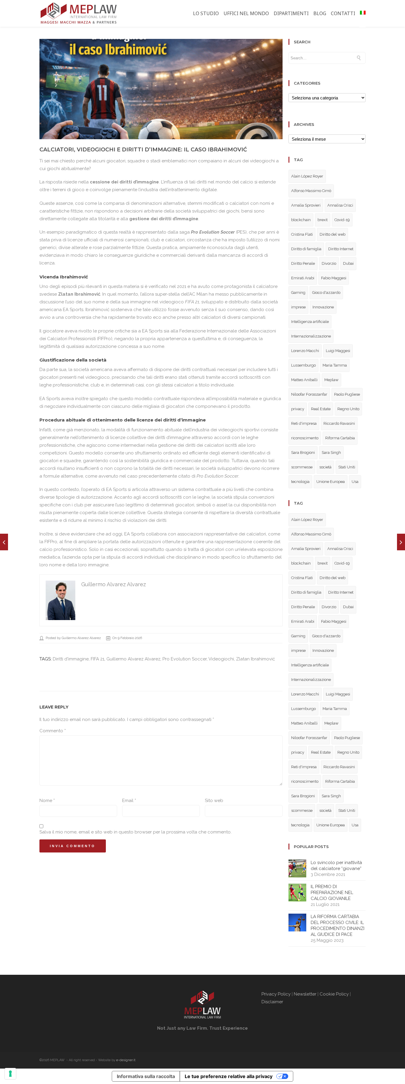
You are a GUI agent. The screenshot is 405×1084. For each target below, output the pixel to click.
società (325, 467)
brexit (323, 220)
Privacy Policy (276, 994)
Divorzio (329, 263)
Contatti (343, 13)
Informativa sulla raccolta (146, 1076)
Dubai (348, 263)
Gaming (298, 292)
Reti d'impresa (304, 423)
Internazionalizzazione (311, 336)
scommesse (301, 467)
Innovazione (323, 307)
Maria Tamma (335, 365)
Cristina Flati (302, 234)
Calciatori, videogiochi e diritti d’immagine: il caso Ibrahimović (143, 149)
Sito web (214, 800)
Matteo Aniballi (304, 380)
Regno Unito (348, 409)
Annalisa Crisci (340, 205)
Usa (355, 481)
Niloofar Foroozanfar (309, 394)
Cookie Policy (334, 994)
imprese (298, 307)
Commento (52, 730)
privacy (297, 409)
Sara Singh (331, 452)
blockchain (301, 220)
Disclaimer (273, 1001)
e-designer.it (125, 1060)
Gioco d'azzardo (326, 292)
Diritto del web (332, 234)
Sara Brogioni (303, 452)
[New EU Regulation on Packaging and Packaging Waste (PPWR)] (4, 542)
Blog (319, 13)
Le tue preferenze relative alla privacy (228, 1076)
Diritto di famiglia (306, 249)
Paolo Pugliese (347, 394)
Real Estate (321, 409)
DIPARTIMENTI (291, 13)
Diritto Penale (303, 263)
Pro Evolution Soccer (184, 659)
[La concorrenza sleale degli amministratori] (401, 542)
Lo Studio (206, 13)
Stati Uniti (346, 467)
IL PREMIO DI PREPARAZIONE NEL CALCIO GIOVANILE (332, 892)
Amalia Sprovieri (306, 205)
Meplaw (331, 380)
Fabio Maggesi (333, 278)
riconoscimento (304, 438)
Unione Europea (330, 481)
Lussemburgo (303, 365)
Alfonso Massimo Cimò (311, 190)
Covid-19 (342, 220)
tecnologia (300, 481)
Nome (47, 800)
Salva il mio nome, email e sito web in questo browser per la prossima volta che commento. (135, 832)
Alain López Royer (307, 176)
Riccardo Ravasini (339, 423)
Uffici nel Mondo (246, 13)
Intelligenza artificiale (310, 321)
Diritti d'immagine (71, 659)
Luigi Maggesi (338, 350)
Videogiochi (221, 659)
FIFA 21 (97, 659)
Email (129, 800)
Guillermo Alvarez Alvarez (133, 659)
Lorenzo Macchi (305, 350)
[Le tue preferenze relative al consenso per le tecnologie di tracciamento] (10, 1073)
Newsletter (305, 994)
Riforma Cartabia (340, 438)
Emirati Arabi (302, 278)
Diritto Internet (340, 249)
